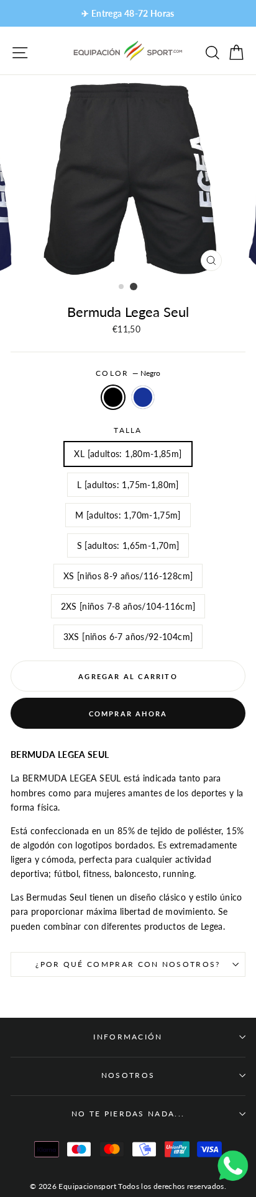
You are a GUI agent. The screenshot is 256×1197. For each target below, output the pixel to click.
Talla (128, 430)
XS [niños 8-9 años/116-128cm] (128, 576)
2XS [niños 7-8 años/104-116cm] (128, 606)
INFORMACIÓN (127, 1037)
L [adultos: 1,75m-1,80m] (128, 484)
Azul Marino (143, 397)
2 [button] (133, 286)
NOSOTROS (128, 1075)
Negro (113, 397)
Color (128, 373)
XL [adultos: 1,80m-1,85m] (127, 453)
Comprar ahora (128, 714)
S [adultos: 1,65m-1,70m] (128, 545)
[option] (128, 13)
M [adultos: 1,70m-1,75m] (128, 515)
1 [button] (122, 287)
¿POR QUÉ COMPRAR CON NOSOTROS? (127, 964)
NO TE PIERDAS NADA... (128, 1114)
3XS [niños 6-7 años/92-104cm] (128, 636)
